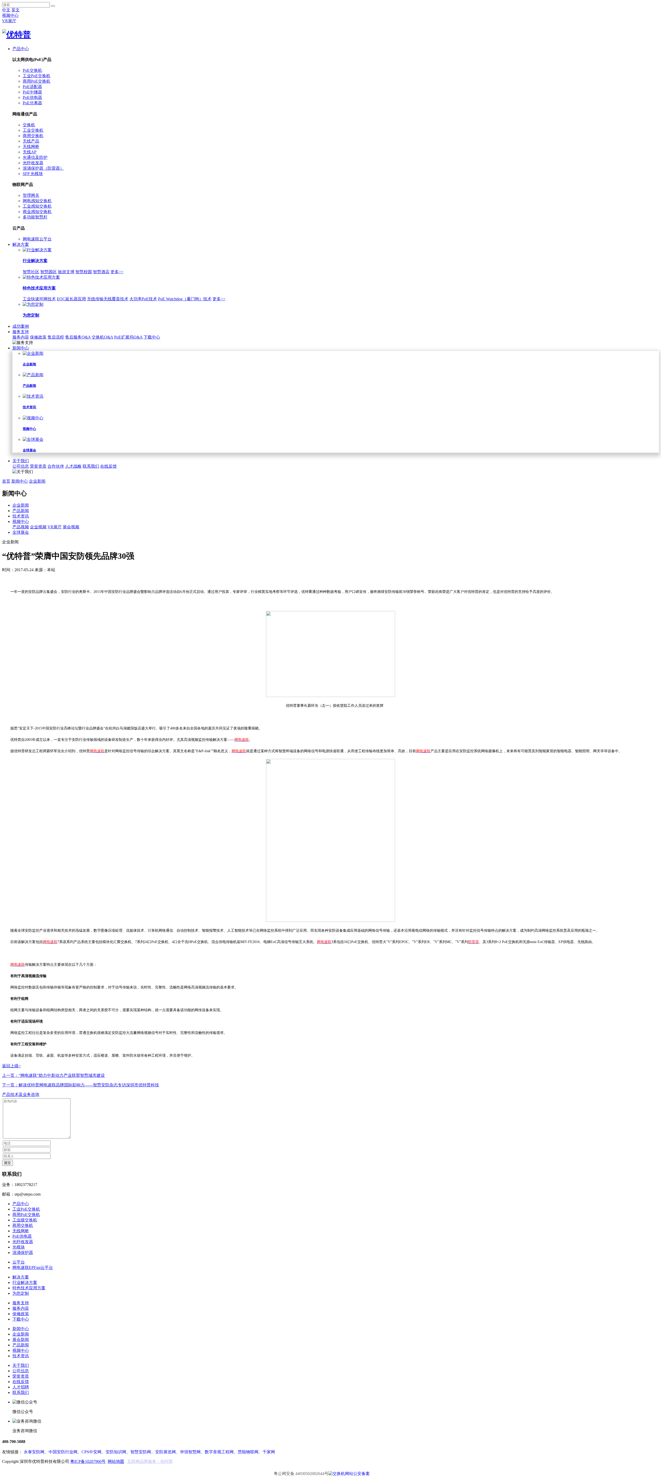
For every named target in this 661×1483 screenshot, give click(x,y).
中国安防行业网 (63, 1452)
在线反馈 (108, 466)
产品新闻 (20, 510)
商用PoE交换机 (36, 81)
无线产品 (31, 141)
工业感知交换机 (37, 206)
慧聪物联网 (248, 1452)
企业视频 (38, 527)
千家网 (269, 1452)
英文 (15, 10)
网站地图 (116, 1461)
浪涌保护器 (22, 1252)
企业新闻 (37, 481)
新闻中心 (20, 348)
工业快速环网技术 (39, 299)
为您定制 (20, 1293)
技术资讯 (20, 516)
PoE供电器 (32, 97)
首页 (6, 481)
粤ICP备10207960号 (88, 1461)
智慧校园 (83, 272)
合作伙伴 (56, 466)
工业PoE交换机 (36, 76)
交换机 (29, 125)
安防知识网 (116, 1452)
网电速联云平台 (37, 239)
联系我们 (91, 466)
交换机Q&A (102, 337)
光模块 (18, 1247)
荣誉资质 (38, 466)
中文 (6, 10)
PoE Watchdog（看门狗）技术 (184, 299)
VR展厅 (9, 21)
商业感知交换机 (37, 211)
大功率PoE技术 (143, 299)
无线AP (29, 152)
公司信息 (20, 466)
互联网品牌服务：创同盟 (150, 1461)
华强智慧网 (190, 1452)
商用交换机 (33, 136)
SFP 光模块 (33, 173)
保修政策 (38, 337)
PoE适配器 (32, 86)
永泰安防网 (34, 1452)
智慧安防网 (140, 1452)
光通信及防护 (35, 157)
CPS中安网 (91, 1452)
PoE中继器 (32, 92)
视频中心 (10, 15)
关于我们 (20, 461)
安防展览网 (165, 1452)
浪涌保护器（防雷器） (43, 168)
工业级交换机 (24, 1220)
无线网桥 (31, 146)
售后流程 (56, 337)
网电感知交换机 (37, 201)
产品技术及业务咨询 (20, 1094)
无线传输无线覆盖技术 (107, 299)
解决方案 (20, 244)
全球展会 (20, 532)
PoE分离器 (32, 103)
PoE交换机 (32, 70)
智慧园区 (48, 272)
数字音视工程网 (219, 1452)
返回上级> (11, 1066)
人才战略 (73, 466)
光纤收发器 (33, 163)
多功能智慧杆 (35, 217)
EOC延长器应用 (71, 299)
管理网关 (31, 195)
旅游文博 (66, 272)
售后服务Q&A (78, 337)
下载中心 (152, 337)
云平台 (18, 1262)
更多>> (117, 272)
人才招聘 (20, 1387)
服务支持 (20, 331)
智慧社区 (31, 272)
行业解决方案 (24, 1282)
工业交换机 (33, 130)
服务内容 (20, 337)
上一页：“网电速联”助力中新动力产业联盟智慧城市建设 (53, 1075)
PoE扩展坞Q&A (128, 337)
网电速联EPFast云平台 (32, 1267)
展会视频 (71, 527)
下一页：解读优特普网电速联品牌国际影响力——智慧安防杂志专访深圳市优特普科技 (80, 1085)
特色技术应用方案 (28, 1288)
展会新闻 (20, 1339)
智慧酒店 (101, 272)
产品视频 (20, 527)
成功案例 (20, 326)
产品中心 (20, 48)
